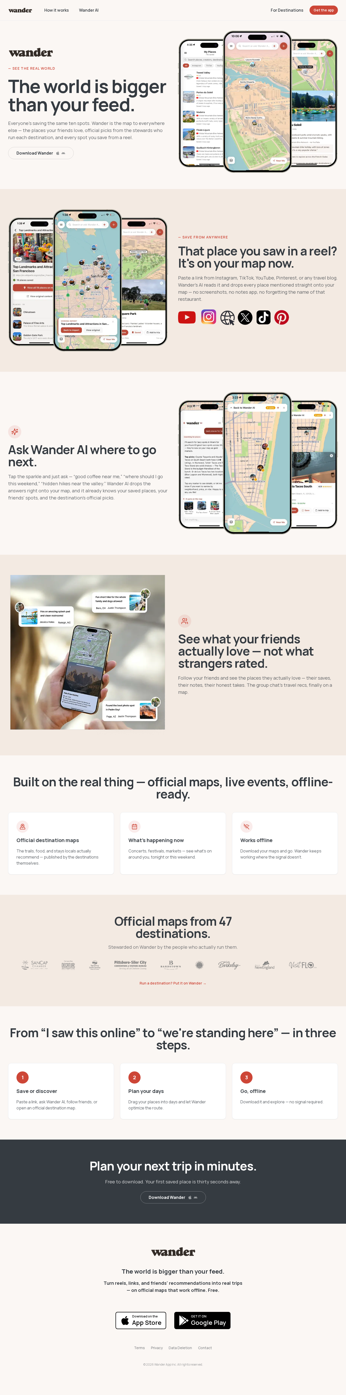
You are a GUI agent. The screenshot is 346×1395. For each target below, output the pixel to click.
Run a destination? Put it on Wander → (173, 983)
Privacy (157, 1347)
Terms (139, 1347)
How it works (56, 10)
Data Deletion (180, 1347)
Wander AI (89, 10)
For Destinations (287, 10)
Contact (205, 1347)
